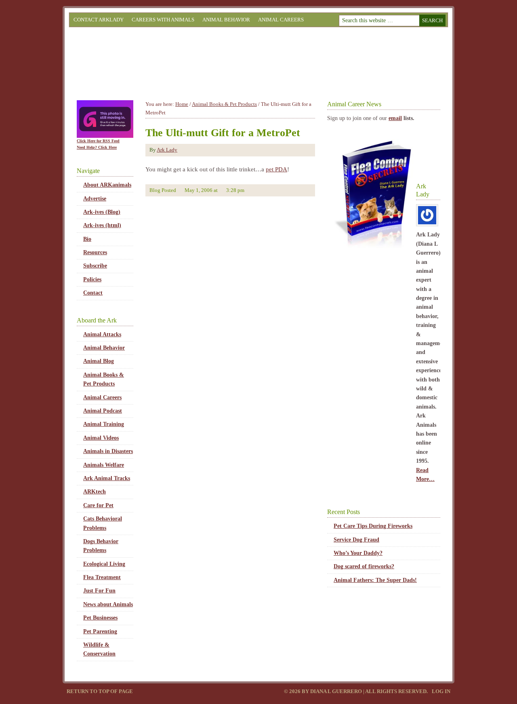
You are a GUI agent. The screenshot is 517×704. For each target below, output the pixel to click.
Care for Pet (98, 505)
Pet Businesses (100, 618)
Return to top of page (100, 691)
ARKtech (94, 492)
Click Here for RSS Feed (98, 141)
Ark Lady (167, 150)
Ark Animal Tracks (106, 478)
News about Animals (108, 604)
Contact (93, 293)
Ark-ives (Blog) (101, 212)
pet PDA (276, 169)
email (395, 118)
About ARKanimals (107, 185)
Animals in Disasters (108, 451)
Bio (87, 239)
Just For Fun (99, 591)
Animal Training (103, 424)
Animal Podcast (102, 411)
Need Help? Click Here (97, 147)
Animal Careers (281, 20)
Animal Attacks (102, 334)
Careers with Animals (163, 20)
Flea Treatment (102, 577)
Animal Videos (101, 438)
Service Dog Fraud (356, 540)
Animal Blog (98, 361)
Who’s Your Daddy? (358, 553)
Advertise (94, 199)
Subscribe (95, 266)
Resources (95, 252)
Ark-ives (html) (102, 225)
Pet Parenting (100, 631)
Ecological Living (104, 564)
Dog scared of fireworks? (364, 566)
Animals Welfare (103, 465)
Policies (92, 279)
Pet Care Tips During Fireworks (373, 526)
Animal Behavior (226, 20)
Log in (441, 691)
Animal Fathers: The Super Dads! (375, 580)
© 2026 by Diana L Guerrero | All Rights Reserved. (356, 691)
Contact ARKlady (99, 20)
